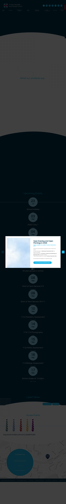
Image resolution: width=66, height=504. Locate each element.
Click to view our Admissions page (42, 262)
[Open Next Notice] (63, 252)
